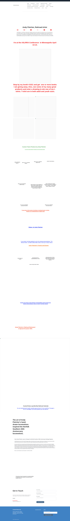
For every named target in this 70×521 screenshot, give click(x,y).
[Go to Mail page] (25, 30)
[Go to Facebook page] (51, 30)
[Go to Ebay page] (38, 30)
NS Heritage (51, 6)
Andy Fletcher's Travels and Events (39, 245)
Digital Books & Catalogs (44, 3)
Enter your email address (47, 511)
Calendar (50, 3)
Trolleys (47, 6)
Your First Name (38, 489)
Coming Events (33, 3)
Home (28, 3)
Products (37, 3)
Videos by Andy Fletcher (36, 227)
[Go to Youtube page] (31, 30)
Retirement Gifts (42, 6)
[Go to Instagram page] (18, 30)
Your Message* (38, 496)
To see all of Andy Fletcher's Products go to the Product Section (35, 149)
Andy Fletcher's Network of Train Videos (32, 6)
